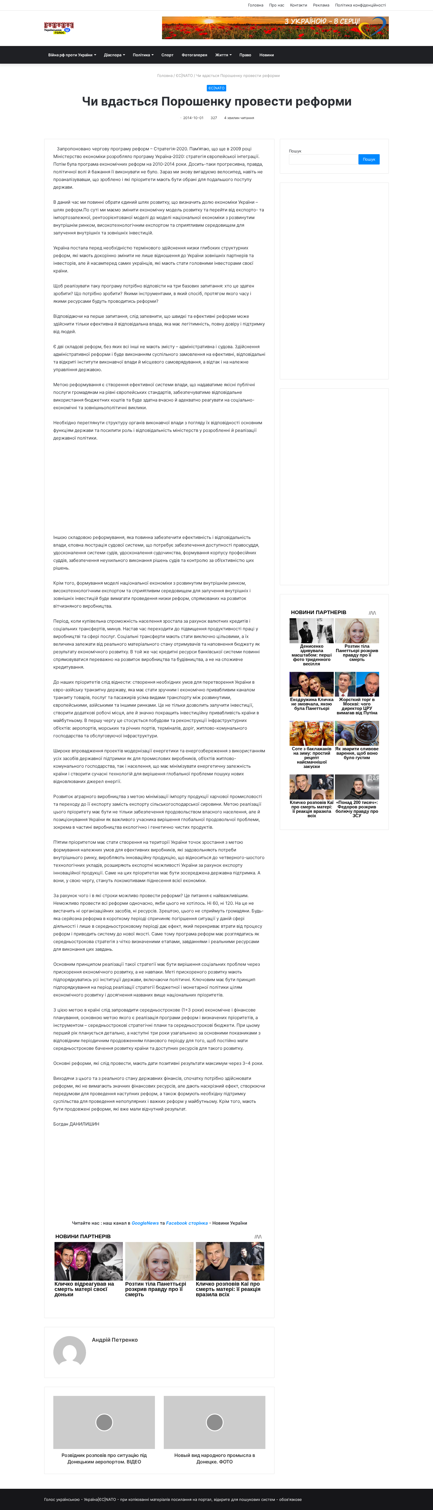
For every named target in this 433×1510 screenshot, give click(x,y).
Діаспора (112, 54)
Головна (255, 5)
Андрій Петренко (115, 1340)
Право (245, 54)
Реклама (321, 5)
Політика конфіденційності (360, 5)
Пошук (295, 151)
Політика (141, 54)
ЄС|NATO (184, 75)
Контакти (298, 5)
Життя (221, 54)
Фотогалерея (194, 54)
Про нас (276, 5)
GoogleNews (145, 1223)
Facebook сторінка (187, 1223)
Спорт (167, 54)
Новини (267, 54)
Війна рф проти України (70, 54)
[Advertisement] (159, 490)
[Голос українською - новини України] (59, 28)
